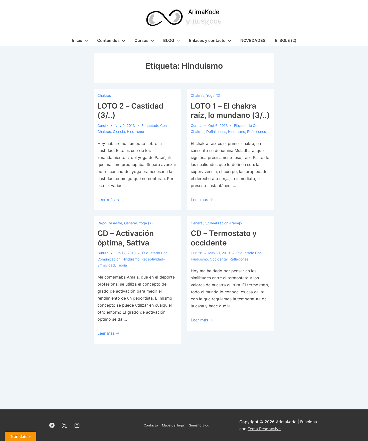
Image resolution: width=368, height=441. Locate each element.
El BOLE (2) (285, 40)
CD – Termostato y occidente (224, 238)
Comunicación (108, 259)
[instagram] (77, 425)
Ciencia (119, 131)
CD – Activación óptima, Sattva (125, 238)
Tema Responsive (264, 428)
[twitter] (64, 425)
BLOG (168, 40)
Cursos (141, 40)
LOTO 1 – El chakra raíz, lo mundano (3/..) (230, 110)
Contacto (151, 425)
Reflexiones (256, 131)
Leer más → (108, 199)
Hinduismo (135, 131)
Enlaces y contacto (207, 40)
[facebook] (52, 425)
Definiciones (216, 131)
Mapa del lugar (173, 425)
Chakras (104, 95)
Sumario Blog (199, 425)
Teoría (122, 265)
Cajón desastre (109, 223)
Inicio (77, 40)
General (130, 223)
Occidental (219, 259)
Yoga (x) (213, 95)
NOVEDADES (252, 40)
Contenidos (108, 40)
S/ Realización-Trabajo (223, 223)
